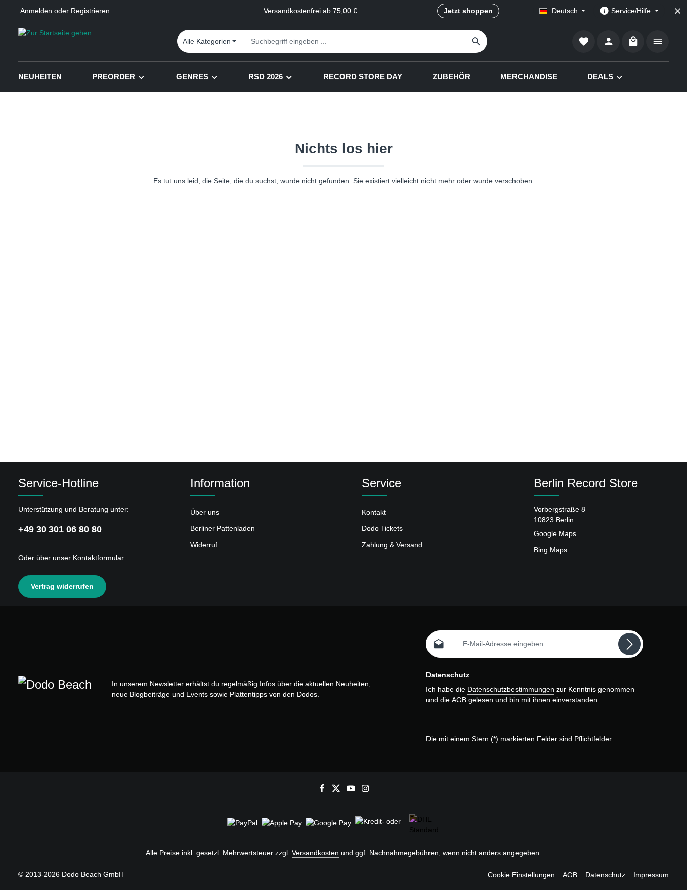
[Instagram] (365, 790)
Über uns (204, 512)
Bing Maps (550, 550)
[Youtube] (352, 790)
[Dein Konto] (608, 41)
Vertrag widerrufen (62, 586)
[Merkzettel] (583, 41)
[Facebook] (323, 790)
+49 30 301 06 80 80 (60, 529)
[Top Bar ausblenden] (677, 11)
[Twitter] (337, 790)
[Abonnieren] (629, 644)
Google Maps (555, 533)
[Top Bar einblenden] (657, 41)
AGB (459, 700)
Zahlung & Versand (392, 545)
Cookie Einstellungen (521, 875)
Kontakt (374, 512)
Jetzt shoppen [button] (468, 11)
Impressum (651, 875)
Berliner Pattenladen (222, 528)
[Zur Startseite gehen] (55, 41)
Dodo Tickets (382, 528)
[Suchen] (476, 41)
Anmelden (36, 11)
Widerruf (203, 545)
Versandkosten (315, 853)
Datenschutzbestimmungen (510, 689)
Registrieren (90, 11)
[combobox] (353, 41)
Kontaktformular (98, 558)
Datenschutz (605, 875)
